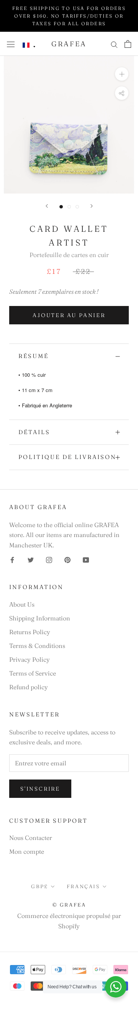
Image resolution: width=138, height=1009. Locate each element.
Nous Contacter (30, 837)
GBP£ (39, 886)
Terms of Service (32, 673)
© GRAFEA (69, 905)
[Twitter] (31, 559)
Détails (34, 432)
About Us (21, 604)
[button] (29, 45)
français (83, 886)
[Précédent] (47, 206)
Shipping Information (39, 618)
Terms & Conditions (37, 645)
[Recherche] (114, 43)
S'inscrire (40, 788)
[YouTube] (86, 559)
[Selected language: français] (29, 45)
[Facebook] (12, 559)
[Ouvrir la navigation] (11, 44)
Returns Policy (29, 632)
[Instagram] (49, 559)
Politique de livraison (67, 457)
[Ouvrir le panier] (128, 44)
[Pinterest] (67, 559)
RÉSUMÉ (33, 356)
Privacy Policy (29, 659)
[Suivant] (91, 206)
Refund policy (28, 687)
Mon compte (26, 851)
